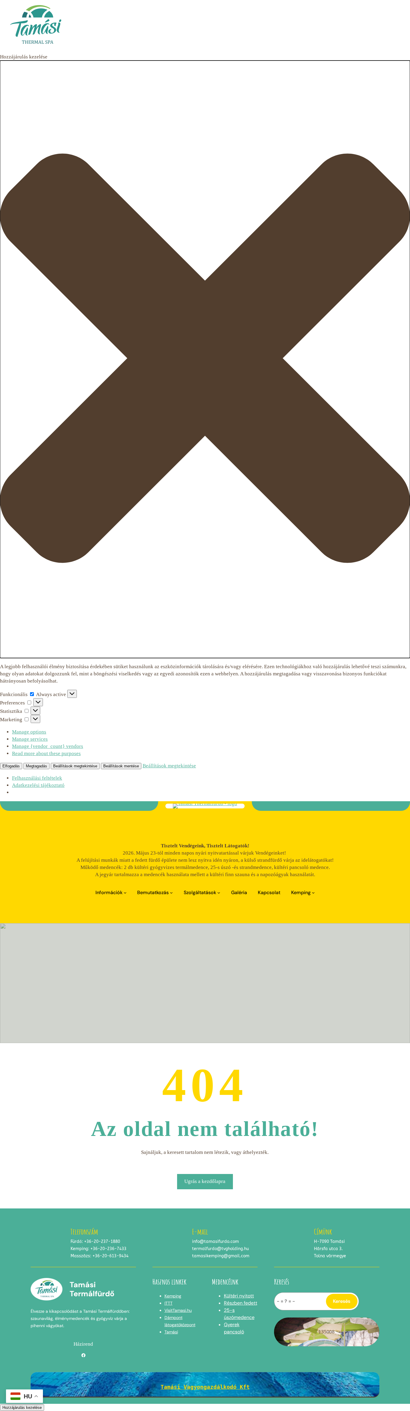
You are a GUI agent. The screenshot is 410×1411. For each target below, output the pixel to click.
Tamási (171, 1332)
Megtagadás (36, 766)
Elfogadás (11, 766)
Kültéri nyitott (239, 1296)
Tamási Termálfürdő (92, 1289)
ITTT (168, 1303)
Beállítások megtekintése (75, 766)
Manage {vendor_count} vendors (47, 746)
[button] (205, 359)
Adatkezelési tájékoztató (38, 785)
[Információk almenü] (125, 892)
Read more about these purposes (46, 753)
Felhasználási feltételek (37, 778)
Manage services (30, 739)
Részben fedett (240, 1303)
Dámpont (173, 1317)
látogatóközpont (179, 1324)
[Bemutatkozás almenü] (171, 892)
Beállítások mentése (121, 766)
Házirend (83, 1344)
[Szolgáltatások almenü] (218, 892)
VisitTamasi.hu (178, 1310)
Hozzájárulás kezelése (22, 1407)
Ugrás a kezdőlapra (204, 1181)
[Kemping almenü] (313, 892)
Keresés (341, 1301)
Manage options (29, 732)
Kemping (172, 1296)
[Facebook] (83, 1355)
